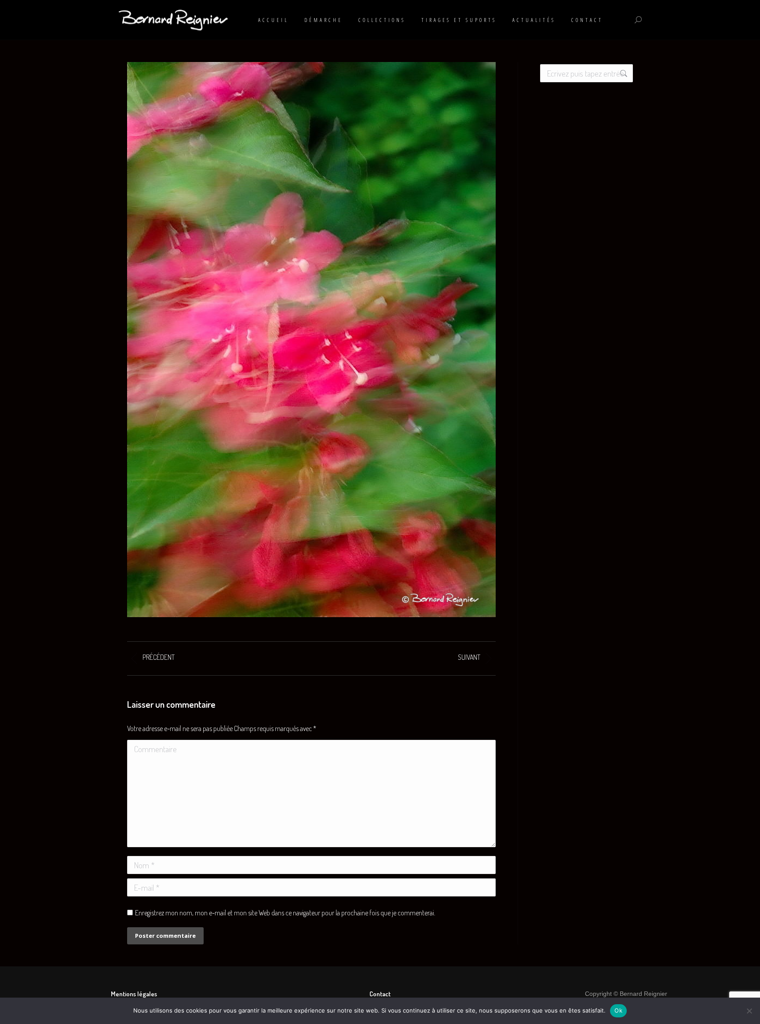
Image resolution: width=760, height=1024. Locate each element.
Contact (380, 994)
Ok (618, 1010)
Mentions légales (134, 994)
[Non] (749, 1010)
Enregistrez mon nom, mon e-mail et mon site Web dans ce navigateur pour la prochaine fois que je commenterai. (285, 912)
